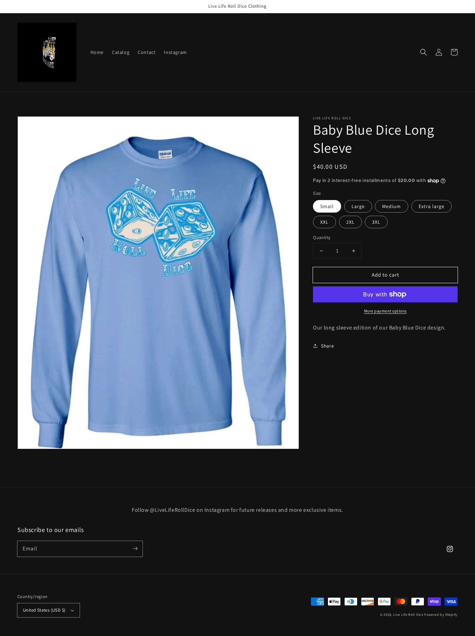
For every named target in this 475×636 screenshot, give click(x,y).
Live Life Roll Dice (408, 614)
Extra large (431, 206)
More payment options (385, 310)
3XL (376, 222)
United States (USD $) (44, 610)
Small (327, 206)
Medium (391, 206)
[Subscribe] (135, 548)
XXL (324, 222)
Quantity (321, 237)
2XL (350, 222)
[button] (423, 52)
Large (358, 206)
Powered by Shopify (441, 614)
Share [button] (327, 346)
